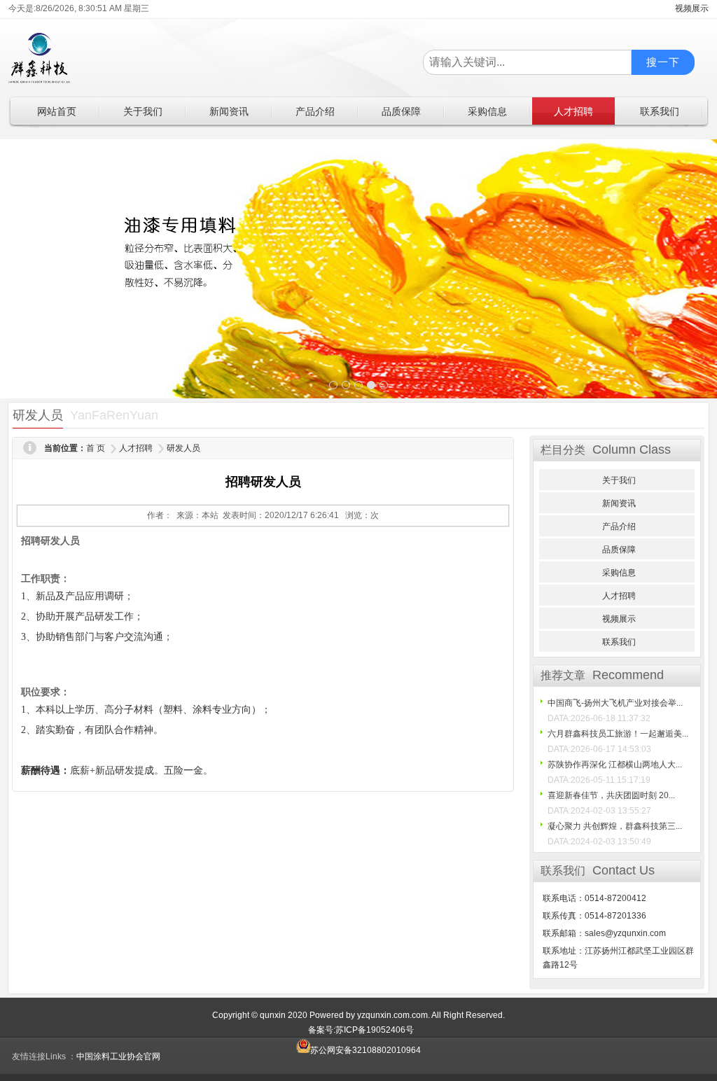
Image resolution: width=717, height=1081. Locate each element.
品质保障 (619, 550)
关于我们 (619, 480)
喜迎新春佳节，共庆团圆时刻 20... (611, 795)
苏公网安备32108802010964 (365, 1050)
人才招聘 (136, 448)
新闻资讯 (619, 503)
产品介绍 (619, 526)
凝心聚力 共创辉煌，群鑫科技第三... (615, 826)
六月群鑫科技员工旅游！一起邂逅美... (618, 734)
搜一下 (663, 62)
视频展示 (619, 619)
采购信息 (619, 573)
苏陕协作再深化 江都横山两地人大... (615, 764)
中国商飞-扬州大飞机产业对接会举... (615, 703)
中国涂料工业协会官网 (118, 1056)
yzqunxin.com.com (392, 1015)
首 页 (95, 448)
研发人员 (183, 448)
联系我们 (619, 642)
